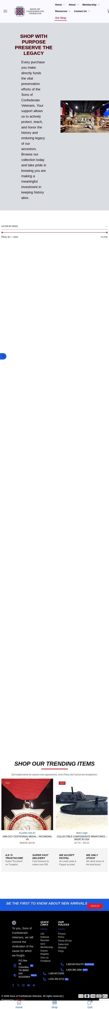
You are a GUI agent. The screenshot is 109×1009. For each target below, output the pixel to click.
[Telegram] (34, 985)
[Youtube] (28, 985)
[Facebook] (13, 985)
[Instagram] (23, 985)
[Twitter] (18, 985)
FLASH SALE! (27, 833)
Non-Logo (81, 833)
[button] (3, 356)
